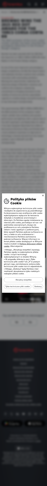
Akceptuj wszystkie (24, 280)
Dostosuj (38, 286)
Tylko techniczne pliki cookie (17, 286)
